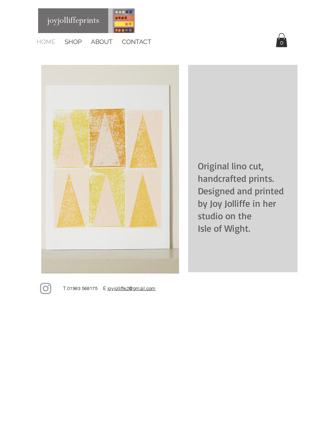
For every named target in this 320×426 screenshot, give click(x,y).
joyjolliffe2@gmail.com (132, 288)
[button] (282, 40)
